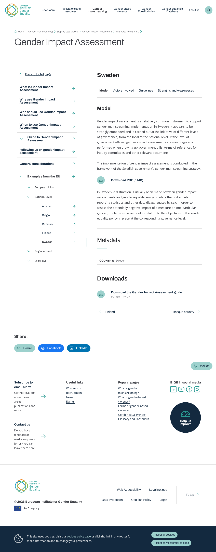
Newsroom (48, 10)
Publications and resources (71, 10)
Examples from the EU (127, 31)
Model (104, 90)
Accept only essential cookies (171, 542)
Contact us (22, 424)
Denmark (47, 224)
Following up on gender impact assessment (42, 151)
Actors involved (123, 90)
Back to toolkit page (38, 74)
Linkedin (173, 389)
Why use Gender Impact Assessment (37, 101)
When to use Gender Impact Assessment (40, 126)
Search (209, 10)
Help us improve (186, 422)
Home (21, 31)
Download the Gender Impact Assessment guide (146, 292)
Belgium (47, 215)
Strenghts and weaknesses (176, 90)
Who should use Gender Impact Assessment (43, 113)
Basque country (183, 312)
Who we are (73, 388)
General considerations (37, 163)
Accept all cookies (164, 534)
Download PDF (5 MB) (127, 180)
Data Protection (112, 500)
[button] (24, 348)
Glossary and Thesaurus (133, 419)
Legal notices (158, 489)
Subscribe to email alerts (23, 385)
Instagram (197, 389)
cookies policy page (79, 536)
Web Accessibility (129, 489)
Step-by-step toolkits (67, 31)
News (69, 397)
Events (70, 401)
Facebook (189, 389)
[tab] (104, 92)
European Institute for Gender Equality (18, 10)
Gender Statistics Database (172, 10)
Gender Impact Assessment (97, 31)
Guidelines (146, 90)
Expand (21, 139)
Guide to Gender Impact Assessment (45, 138)
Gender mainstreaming (97, 10)
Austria (46, 206)
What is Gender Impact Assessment (36, 88)
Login (163, 500)
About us (194, 10)
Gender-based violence (122, 10)
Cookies (203, 366)
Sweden (47, 241)
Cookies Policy (141, 500)
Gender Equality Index (146, 10)
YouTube (181, 389)
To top (190, 494)
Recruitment (74, 393)
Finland (46, 233)
